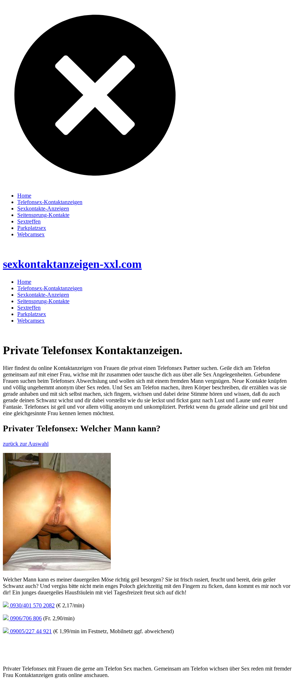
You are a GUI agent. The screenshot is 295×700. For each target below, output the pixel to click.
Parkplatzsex (31, 228)
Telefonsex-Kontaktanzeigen (49, 202)
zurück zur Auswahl (26, 444)
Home (24, 196)
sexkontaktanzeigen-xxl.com (72, 264)
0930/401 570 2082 (32, 605)
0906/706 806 (25, 618)
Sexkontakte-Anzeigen (43, 208)
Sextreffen (29, 221)
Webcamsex (31, 234)
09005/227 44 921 (30, 631)
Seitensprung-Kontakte (43, 215)
